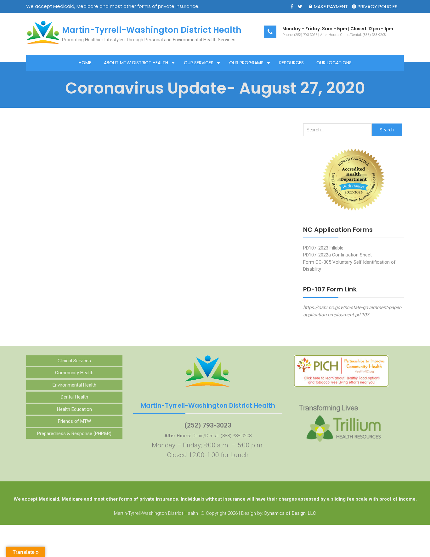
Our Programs (246, 63)
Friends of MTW (74, 421)
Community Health (74, 373)
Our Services (198, 63)
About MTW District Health (136, 63)
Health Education (74, 409)
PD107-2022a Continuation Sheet (337, 255)
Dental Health (74, 397)
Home (85, 63)
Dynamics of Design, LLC (290, 513)
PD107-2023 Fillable (323, 248)
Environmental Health (74, 385)
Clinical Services (74, 361)
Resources (291, 63)
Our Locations (334, 63)
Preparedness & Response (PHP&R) (74, 433)
